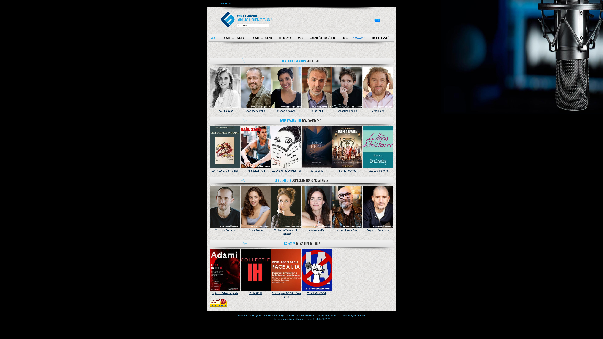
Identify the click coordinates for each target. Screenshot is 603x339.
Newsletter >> (358, 37)
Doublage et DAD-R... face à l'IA (286, 295)
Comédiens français (262, 37)
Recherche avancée (381, 37)
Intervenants (285, 37)
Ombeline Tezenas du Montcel (286, 232)
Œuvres (299, 37)
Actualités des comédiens (322, 37)
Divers (345, 37)
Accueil (214, 37)
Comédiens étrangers (234, 37)
